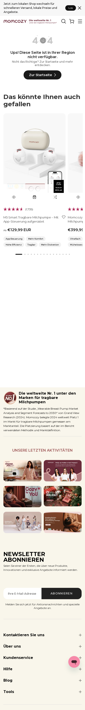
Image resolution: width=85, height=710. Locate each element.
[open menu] (80, 21)
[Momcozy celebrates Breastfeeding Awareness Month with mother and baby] (63, 522)
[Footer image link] (22, 470)
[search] (63, 21)
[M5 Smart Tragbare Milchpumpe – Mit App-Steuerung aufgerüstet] (34, 157)
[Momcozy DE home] (30, 21)
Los (70, 8)
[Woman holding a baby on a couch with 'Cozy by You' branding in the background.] (22, 496)
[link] (72, 21)
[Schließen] (79, 8)
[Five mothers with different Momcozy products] (22, 522)
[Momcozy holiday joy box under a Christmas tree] (63, 496)
